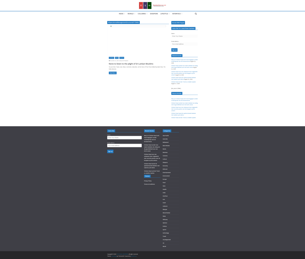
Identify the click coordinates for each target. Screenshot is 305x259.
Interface (176, 14)
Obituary (165, 219)
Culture (165, 159)
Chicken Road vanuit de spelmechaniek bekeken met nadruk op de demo (152, 165)
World (131, 14)
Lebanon (165, 206)
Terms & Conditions (149, 184)
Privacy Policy (148, 181)
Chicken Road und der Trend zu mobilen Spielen (183, 82)
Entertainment (167, 172)
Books (164, 149)
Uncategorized (167, 239)
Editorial (165, 169)
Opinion (165, 223)
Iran (164, 199)
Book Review (166, 145)
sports (164, 229)
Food (164, 182)
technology (166, 233)
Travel (164, 236)
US (163, 243)
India (121, 14)
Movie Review (166, 213)
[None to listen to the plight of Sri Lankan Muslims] (138, 40)
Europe (165, 179)
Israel (164, 202)
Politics (122, 57)
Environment (166, 176)
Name (173, 33)
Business (165, 152)
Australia (111, 57)
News (117, 57)
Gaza (164, 186)
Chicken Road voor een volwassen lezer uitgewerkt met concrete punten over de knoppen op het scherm (184, 73)
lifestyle (164, 14)
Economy (165, 166)
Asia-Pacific (166, 135)
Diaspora (154, 14)
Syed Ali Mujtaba (124, 60)
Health (164, 189)
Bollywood (165, 142)
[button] (124, 13)
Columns (142, 14)
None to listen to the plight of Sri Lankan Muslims (131, 63)
